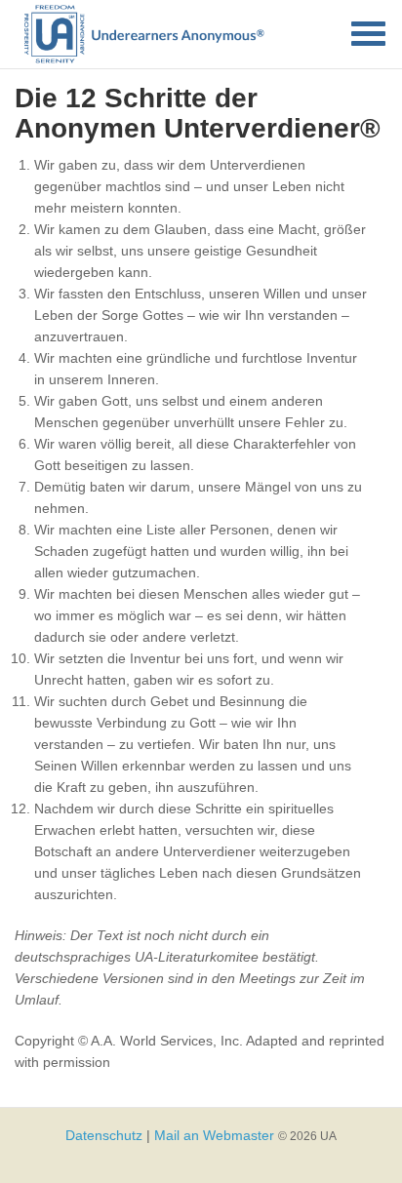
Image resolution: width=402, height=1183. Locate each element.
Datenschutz (103, 1135)
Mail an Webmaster (214, 1135)
